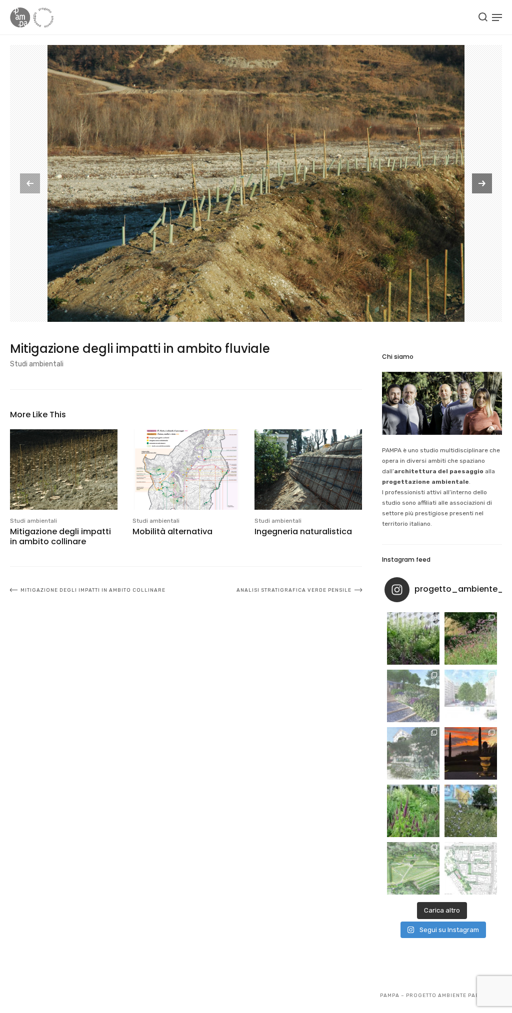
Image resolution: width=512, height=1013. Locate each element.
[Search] (483, 17)
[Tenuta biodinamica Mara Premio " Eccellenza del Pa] (470, 753)
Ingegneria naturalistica (303, 531)
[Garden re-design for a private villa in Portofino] (413, 753)
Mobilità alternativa (172, 531)
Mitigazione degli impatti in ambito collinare (60, 536)
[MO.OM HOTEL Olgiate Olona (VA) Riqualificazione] (413, 638)
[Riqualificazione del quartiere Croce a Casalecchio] (470, 696)
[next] (482, 183)
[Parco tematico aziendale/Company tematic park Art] (470, 638)
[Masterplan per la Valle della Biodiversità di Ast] (413, 696)
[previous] (30, 183)
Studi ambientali (37, 364)
